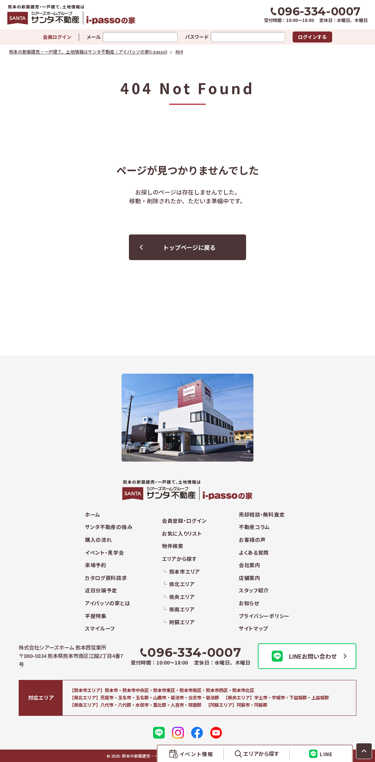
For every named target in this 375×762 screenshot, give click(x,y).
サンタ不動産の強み (108, 527)
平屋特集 (96, 616)
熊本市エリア (184, 571)
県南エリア (181, 609)
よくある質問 (254, 552)
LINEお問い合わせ (313, 656)
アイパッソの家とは (107, 603)
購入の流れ (98, 539)
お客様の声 (252, 539)
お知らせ (249, 603)
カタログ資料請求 (106, 577)
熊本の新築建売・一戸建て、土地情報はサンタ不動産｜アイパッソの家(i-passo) (92, 15)
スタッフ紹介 (254, 590)
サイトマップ (253, 628)
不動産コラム (254, 527)
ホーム (92, 514)
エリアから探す (179, 558)
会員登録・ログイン (184, 520)
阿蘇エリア (181, 622)
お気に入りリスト (182, 533)
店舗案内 (249, 577)
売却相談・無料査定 (262, 514)
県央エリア (181, 596)
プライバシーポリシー (264, 616)
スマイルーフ (100, 628)
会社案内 (249, 565)
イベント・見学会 (104, 552)
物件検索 (172, 546)
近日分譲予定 (101, 590)
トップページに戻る (189, 247)
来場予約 (96, 565)
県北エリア (181, 584)
